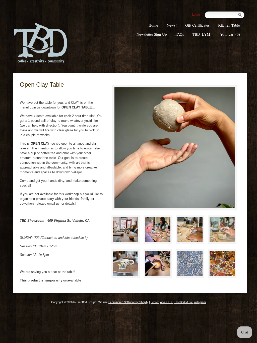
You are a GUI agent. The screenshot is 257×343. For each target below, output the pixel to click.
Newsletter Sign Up (152, 34)
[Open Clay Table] (174, 147)
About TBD (166, 302)
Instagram (200, 302)
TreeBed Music (183, 302)
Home (153, 25)
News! (172, 25)
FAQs (179, 34)
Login (196, 14)
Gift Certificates (197, 25)
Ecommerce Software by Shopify (128, 302)
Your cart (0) (230, 34)
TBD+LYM (201, 34)
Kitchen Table (229, 25)
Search (155, 302)
